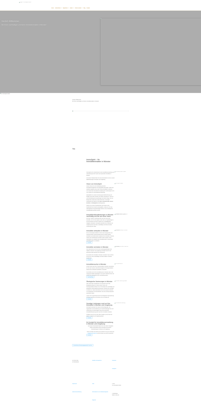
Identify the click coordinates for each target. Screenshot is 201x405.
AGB (93, 383)
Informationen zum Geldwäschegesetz (100, 391)
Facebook (114, 360)
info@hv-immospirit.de (92, 333)
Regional (94, 399)
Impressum (74, 383)
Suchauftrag (90, 277)
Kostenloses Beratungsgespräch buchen (82, 345)
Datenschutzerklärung (76, 391)
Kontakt (89, 242)
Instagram (114, 368)
